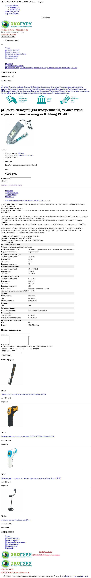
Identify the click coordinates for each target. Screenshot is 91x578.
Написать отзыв (16, 185)
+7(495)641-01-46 (7, 30)
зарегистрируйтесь (80, 576)
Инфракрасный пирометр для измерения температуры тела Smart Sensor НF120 (31, 478)
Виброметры (36, 87)
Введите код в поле (8, 351)
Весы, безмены (24, 87)
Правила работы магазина (15, 542)
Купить (4, 181)
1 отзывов (4, 185)
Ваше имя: (5, 335)
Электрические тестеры (25, 93)
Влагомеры (55, 87)
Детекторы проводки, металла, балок (22, 89)
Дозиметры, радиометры (45, 89)
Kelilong (21, 153)
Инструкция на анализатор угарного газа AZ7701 (24, 200)
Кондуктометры (61, 89)
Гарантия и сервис (12, 52)
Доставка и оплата (12, 50)
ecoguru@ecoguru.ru (8, 34)
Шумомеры (11, 93)
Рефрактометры (16, 91)
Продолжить (6, 355)
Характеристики (11, 193)
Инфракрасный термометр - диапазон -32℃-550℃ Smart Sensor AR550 (27, 436)
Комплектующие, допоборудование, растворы (51, 93)
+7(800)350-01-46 (21, 30)
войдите (66, 576)
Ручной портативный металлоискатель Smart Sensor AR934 (23, 394)
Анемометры (14, 87)
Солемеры (27, 91)
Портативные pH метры (23, 155)
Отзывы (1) (9, 197)
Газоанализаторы (66, 87)
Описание (9, 191)
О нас (7, 48)
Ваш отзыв (5, 344)
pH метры (4, 87)
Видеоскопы (45, 87)
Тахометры (35, 91)
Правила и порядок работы (15, 54)
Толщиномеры (64, 91)
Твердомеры (44, 91)
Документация (10, 195)
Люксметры (72, 89)
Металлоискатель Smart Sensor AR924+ (15, 520)
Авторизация (15, 10)
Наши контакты (11, 58)
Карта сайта (9, 548)
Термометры (54, 91)
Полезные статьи (11, 56)
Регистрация (14, 8)
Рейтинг (4, 349)
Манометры (81, 89)
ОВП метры (5, 91)
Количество (5, 178)
